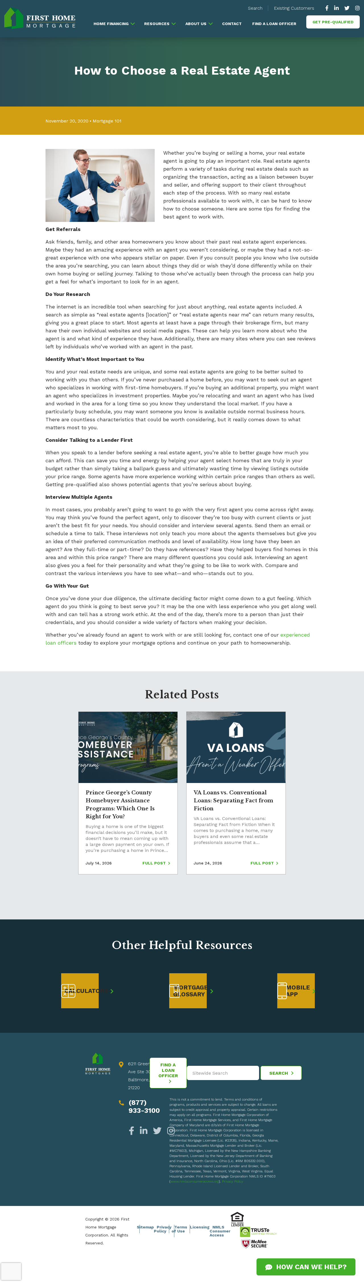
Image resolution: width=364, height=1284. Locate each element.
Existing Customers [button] (294, 8)
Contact (232, 23)
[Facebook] (133, 1131)
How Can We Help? (309, 1267)
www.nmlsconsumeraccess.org (194, 1181)
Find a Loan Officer (274, 23)
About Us (195, 23)
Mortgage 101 (107, 121)
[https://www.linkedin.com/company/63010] (336, 8)
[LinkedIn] (143, 1131)
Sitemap (145, 1227)
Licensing (200, 1227)
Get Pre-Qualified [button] (333, 22)
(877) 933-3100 (144, 1107)
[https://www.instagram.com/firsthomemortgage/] (356, 8)
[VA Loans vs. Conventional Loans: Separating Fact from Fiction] (236, 747)
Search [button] (255, 8)
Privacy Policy (232, 1181)
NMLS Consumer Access (220, 1231)
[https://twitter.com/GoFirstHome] (347, 8)
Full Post (154, 863)
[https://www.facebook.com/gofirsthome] (328, 8)
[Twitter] (157, 1131)
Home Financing (111, 23)
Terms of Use (179, 1229)
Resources (156, 23)
